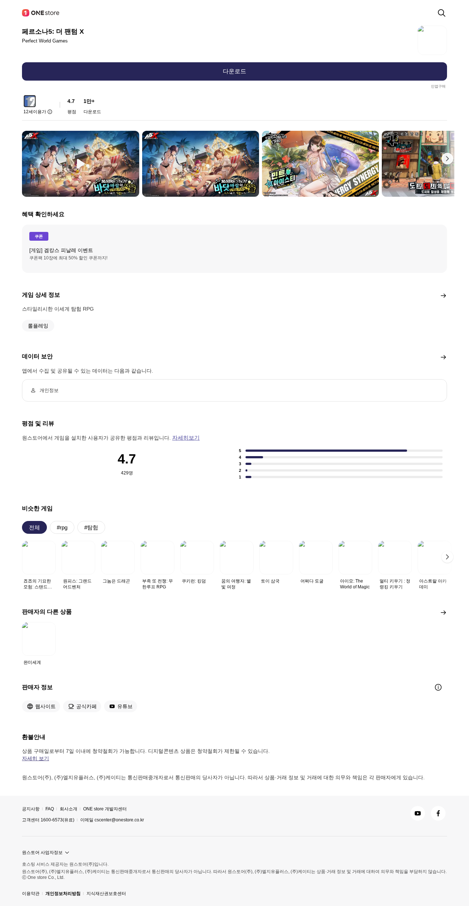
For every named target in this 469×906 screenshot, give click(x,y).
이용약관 (31, 893)
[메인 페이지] (41, 12)
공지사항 (31, 808)
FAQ (49, 808)
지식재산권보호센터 (106, 893)
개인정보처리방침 (63, 893)
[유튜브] (417, 813)
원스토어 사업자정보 (42, 852)
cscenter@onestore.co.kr (119, 819)
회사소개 (68, 808)
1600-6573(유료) (57, 819)
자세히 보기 (35, 758)
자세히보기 (186, 437)
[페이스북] (438, 813)
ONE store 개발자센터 (105, 808)
